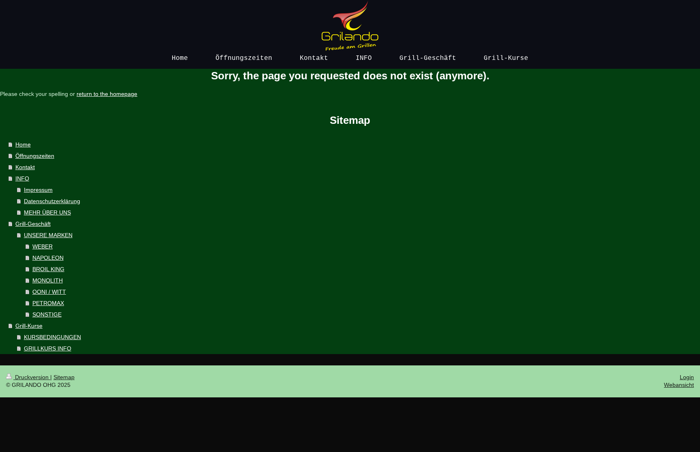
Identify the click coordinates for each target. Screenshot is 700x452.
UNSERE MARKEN (48, 235)
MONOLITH (47, 280)
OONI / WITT (49, 292)
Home (23, 144)
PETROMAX (48, 303)
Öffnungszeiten (34, 156)
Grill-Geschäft (33, 224)
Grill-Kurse (29, 326)
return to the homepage (107, 94)
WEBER (42, 246)
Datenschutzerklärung (52, 201)
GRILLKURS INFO (47, 348)
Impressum (38, 190)
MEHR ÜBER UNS (47, 212)
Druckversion (31, 377)
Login (687, 377)
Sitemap (64, 377)
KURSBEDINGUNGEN (52, 337)
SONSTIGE (47, 314)
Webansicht (679, 385)
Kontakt (25, 167)
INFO (22, 178)
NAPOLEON (48, 258)
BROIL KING (48, 269)
